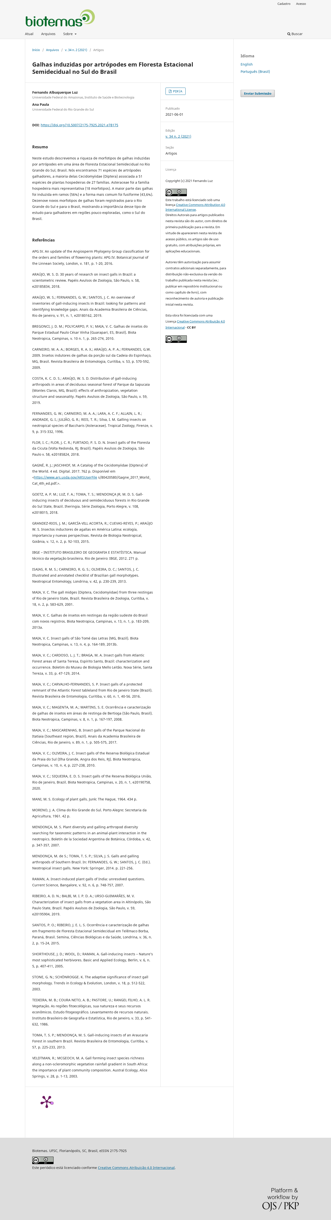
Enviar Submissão (257, 93)
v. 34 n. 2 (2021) (76, 50)
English (247, 64)
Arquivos (48, 33)
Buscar (297, 33)
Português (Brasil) (255, 71)
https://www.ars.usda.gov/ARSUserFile (65, 477)
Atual (29, 33)
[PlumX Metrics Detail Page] (46, 1101)
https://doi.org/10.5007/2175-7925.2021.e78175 (79, 125)
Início (36, 50)
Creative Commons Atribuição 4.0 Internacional (136, 1167)
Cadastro (284, 3)
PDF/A (177, 91)
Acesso (301, 3)
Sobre (68, 33)
